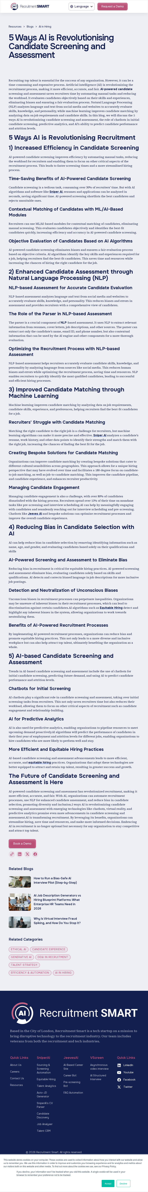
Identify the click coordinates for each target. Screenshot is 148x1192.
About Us (15, 1065)
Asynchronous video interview (99, 1066)
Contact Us (17, 1078)
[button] (82, 6)
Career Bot (70, 1075)
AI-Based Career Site (73, 1066)
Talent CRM (44, 1130)
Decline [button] (123, 1183)
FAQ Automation (73, 1092)
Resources (15, 26)
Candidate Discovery (43, 1115)
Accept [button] (108, 1183)
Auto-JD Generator (43, 1094)
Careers (14, 1071)
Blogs (30, 26)
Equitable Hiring (46, 1079)
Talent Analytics (46, 1086)
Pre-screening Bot (72, 1084)
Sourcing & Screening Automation (44, 1068)
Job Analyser (45, 1124)
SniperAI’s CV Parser (45, 1105)
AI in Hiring (45, 26)
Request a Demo (112, 6)
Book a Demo (22, 843)
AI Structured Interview (98, 1077)
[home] (29, 6)
